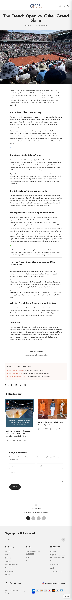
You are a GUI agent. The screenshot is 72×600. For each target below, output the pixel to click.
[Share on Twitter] (16, 385)
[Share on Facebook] (11, 385)
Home (6, 555)
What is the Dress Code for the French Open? (50, 423)
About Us (7, 551)
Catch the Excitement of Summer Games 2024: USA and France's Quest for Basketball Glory (18, 434)
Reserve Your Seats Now (36, 351)
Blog (27, 557)
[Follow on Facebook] (6, 583)
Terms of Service (9, 571)
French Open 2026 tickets (15, 370)
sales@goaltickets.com (56, 572)
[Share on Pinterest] (20, 385)
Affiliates (7, 575)
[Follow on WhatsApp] (19, 583)
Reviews (28, 561)
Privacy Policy (46, 457)
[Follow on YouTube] (15, 583)
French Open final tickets (14, 373)
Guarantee (8, 561)
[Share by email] (25, 385)
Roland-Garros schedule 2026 (16, 376)
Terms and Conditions (11, 565)
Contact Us (8, 558)
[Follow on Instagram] (10, 583)
